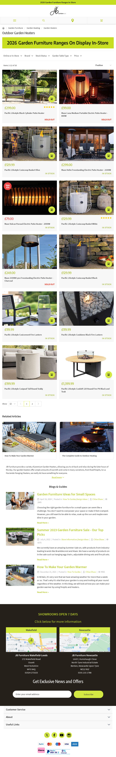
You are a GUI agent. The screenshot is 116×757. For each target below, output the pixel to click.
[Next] (38, 403)
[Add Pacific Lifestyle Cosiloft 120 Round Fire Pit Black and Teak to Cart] (108, 374)
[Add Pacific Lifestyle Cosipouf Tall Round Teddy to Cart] (51, 374)
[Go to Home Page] (3, 28)
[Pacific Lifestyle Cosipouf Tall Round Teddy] (29, 362)
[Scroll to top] (113, 738)
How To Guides (69, 499)
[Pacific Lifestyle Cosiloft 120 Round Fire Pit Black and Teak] (86, 362)
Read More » (43, 522)
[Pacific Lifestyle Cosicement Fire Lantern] (29, 308)
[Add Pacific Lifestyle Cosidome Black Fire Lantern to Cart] (108, 320)
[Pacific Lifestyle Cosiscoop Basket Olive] (29, 143)
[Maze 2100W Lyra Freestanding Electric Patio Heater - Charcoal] (29, 251)
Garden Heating (33, 28)
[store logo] (58, 10)
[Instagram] (69, 735)
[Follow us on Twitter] (47, 735)
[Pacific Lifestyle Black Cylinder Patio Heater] (29, 87)
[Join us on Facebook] (54, 735)
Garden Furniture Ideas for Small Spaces (66, 494)
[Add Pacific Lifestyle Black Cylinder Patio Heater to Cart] (51, 99)
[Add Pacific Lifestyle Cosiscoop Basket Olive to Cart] (51, 155)
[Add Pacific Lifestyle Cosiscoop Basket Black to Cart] (108, 263)
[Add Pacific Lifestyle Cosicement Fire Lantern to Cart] (51, 320)
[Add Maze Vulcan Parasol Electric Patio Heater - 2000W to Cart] (51, 209)
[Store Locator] (72, 20)
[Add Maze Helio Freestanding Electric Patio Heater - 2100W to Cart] (108, 155)
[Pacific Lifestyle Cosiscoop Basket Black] (86, 251)
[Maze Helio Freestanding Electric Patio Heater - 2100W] (86, 143)
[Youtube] (62, 735)
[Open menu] (14, 20)
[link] (20, 403)
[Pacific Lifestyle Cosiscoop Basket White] (86, 198)
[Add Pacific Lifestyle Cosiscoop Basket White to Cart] (108, 209)
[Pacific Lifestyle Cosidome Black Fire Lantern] (86, 308)
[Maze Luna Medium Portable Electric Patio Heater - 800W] (86, 87)
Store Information (69, 539)
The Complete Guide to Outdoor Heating (79, 455)
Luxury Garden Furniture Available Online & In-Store (58, 2)
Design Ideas (81, 499)
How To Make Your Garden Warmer (19, 455)
